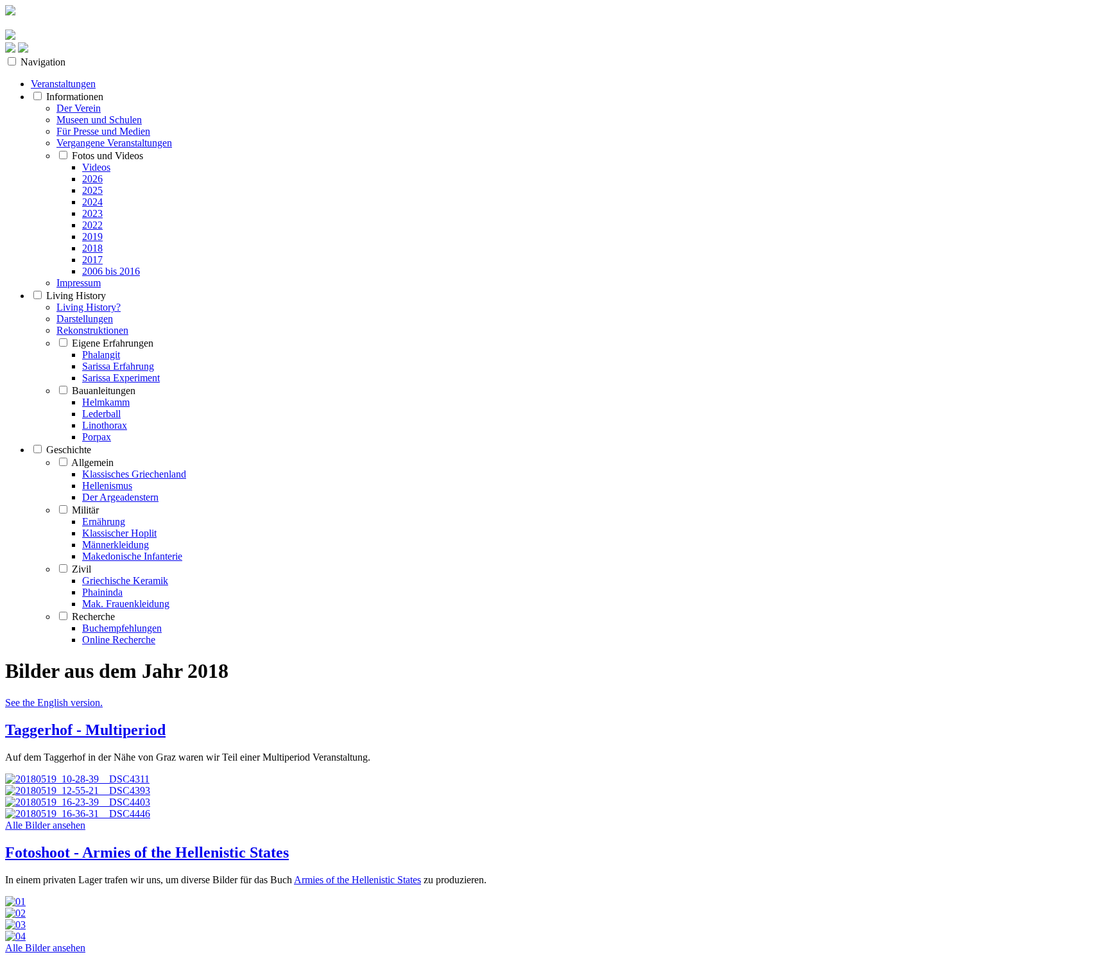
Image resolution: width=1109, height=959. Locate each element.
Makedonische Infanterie (132, 556)
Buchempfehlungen (122, 628)
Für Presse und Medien (103, 131)
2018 (92, 248)
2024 (92, 201)
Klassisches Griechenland (134, 474)
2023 (92, 213)
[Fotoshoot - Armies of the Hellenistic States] (554, 919)
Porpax (96, 436)
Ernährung (103, 521)
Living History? (88, 307)
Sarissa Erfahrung (118, 366)
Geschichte (68, 449)
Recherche (93, 616)
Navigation (43, 61)
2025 (92, 190)
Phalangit (101, 354)
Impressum (78, 282)
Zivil (81, 569)
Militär (85, 510)
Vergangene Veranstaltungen (114, 142)
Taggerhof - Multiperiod (85, 729)
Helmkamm (106, 402)
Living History (76, 295)
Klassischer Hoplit (119, 533)
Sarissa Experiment (121, 377)
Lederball (101, 413)
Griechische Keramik (125, 580)
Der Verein (78, 108)
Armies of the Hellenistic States (357, 879)
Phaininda (102, 592)
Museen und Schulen (99, 119)
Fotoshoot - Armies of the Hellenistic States (147, 852)
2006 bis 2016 (111, 271)
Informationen (74, 96)
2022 (92, 225)
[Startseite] (10, 36)
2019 (92, 236)
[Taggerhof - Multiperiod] (554, 796)
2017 (92, 259)
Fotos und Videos (107, 155)
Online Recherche (118, 639)
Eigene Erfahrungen (112, 343)
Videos (96, 167)
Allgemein (92, 462)
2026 (92, 178)
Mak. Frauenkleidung (125, 603)
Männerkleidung (115, 544)
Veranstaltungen (63, 83)
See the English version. (54, 702)
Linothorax (104, 425)
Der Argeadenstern (120, 497)
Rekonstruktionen (92, 330)
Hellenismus (107, 485)
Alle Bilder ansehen (45, 825)
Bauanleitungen (103, 390)
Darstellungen (84, 318)
